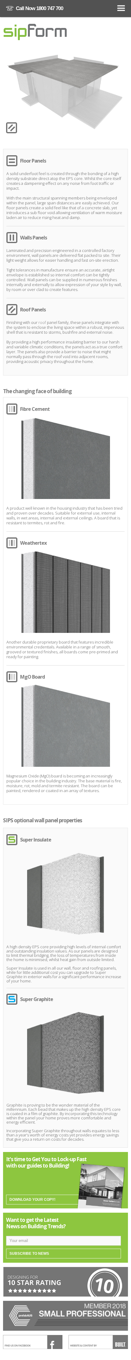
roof (42, 322)
